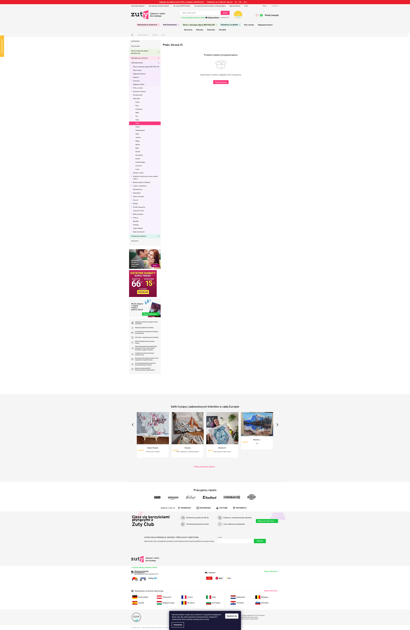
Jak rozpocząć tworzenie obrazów (159, 6)
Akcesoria (134, 241)
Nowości (136, 77)
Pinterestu (241, 508)
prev (133, 424)
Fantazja (136, 225)
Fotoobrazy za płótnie (138, 236)
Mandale (136, 221)
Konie (137, 102)
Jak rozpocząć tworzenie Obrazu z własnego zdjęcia (210, 6)
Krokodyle (139, 155)
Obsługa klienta (213, 18)
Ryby (137, 148)
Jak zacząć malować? (137, 6)
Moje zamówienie (235, 6)
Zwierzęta (136, 98)
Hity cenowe (135, 46)
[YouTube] (141, 579)
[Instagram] (136, 579)
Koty (137, 106)
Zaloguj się (260, 541)
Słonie (137, 127)
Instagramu (205, 508)
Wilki (137, 113)
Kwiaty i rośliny (138, 173)
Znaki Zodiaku (138, 228)
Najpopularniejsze (139, 74)
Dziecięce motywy (139, 91)
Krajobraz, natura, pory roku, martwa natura (145, 177)
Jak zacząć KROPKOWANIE (181, 6)
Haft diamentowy (137, 63)
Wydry (137, 144)
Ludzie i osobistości (140, 186)
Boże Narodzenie (139, 232)
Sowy (137, 120)
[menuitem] (148, 25)
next (276, 424)
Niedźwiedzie (140, 130)
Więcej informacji (270, 571)
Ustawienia (178, 625)
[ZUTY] (145, 559)
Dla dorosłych (137, 95)
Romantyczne (137, 189)
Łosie (137, 169)
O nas (246, 6)
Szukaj (225, 13)
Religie (135, 203)
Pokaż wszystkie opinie (204, 466)
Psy (136, 116)
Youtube (223, 508)
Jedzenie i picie (138, 211)
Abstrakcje (137, 193)
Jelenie (138, 137)
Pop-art (135, 200)
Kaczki (137, 159)
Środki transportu (139, 207)
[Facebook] (132, 579)
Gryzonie (138, 166)
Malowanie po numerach (139, 58)
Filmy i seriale (138, 88)
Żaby (137, 134)
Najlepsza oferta (138, 84)
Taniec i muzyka (138, 196)
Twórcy (135, 218)
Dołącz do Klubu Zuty (266, 521)
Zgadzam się (232, 616)
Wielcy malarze (138, 214)
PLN (264, 6)
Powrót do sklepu (221, 82)
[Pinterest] (145, 579)
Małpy (137, 141)
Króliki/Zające (140, 162)
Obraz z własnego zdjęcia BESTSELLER (139, 52)
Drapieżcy (138, 109)
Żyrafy (137, 152)
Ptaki (137, 123)
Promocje (136, 81)
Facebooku (186, 508)
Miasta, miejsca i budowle (141, 182)
